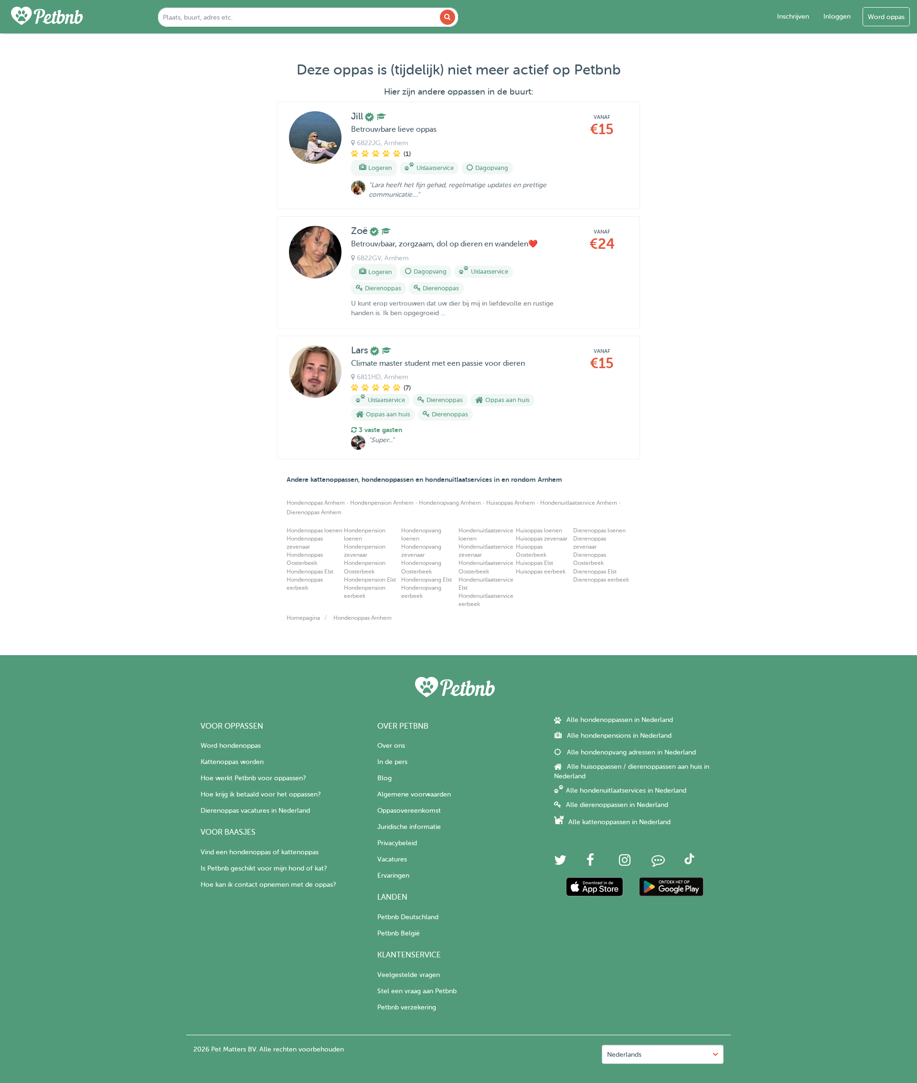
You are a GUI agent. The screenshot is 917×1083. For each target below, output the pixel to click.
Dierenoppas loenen (599, 530)
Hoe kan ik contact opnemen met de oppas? (268, 884)
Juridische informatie (409, 826)
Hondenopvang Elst (426, 579)
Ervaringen (393, 875)
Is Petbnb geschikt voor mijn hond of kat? (264, 868)
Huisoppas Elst (534, 563)
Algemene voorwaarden (414, 794)
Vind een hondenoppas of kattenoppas (260, 852)
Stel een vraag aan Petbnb (417, 991)
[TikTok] (689, 862)
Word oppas (886, 17)
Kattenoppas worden (232, 761)
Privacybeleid (397, 843)
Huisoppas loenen (539, 530)
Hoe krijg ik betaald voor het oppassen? (260, 794)
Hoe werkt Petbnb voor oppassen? (253, 778)
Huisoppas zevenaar (541, 538)
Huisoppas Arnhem (510, 502)
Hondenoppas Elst (310, 571)
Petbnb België (398, 933)
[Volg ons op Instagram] (624, 862)
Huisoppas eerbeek (540, 571)
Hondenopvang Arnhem (450, 502)
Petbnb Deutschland (407, 917)
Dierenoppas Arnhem (314, 512)
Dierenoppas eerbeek (601, 579)
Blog (384, 778)
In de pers (392, 761)
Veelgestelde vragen (408, 974)
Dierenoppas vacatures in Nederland (255, 810)
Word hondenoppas (231, 745)
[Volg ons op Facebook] (590, 862)
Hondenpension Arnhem (382, 502)
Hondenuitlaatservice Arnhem (578, 502)
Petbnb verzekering (406, 1007)
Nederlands (624, 1054)
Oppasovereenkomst (409, 810)
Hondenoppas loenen (314, 530)
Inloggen (837, 16)
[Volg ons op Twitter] (560, 862)
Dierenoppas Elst (595, 571)
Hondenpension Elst (370, 579)
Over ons (391, 745)
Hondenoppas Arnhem (316, 502)
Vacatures (392, 859)
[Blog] (658, 862)
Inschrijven (793, 16)
